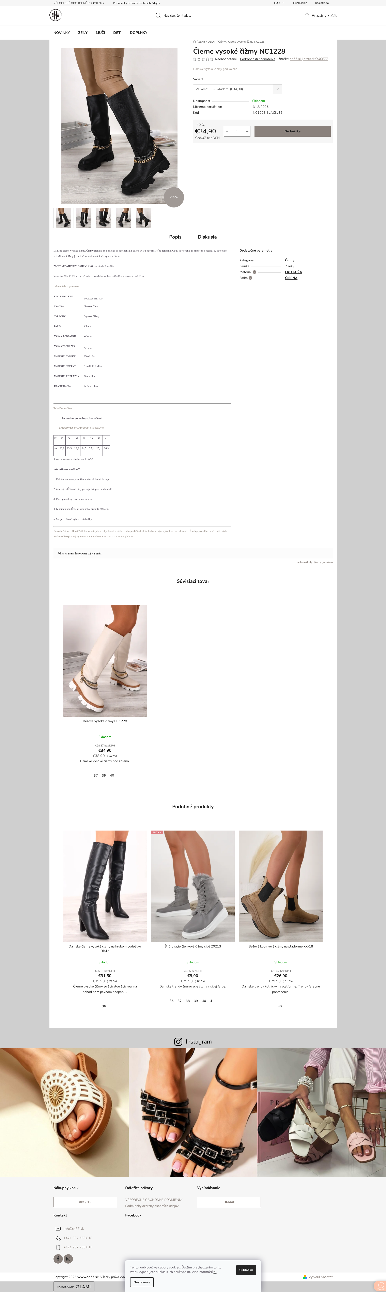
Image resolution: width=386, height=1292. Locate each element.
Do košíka (292, 131)
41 (212, 1001)
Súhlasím (246, 1270)
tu (215, 1272)
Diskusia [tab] (207, 237)
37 (96, 775)
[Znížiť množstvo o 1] (227, 131)
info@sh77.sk (74, 1228)
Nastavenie (142, 1282)
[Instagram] (68, 1259)
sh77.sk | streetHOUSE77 (309, 59)
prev (56, 923)
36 (104, 1006)
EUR (277, 3)
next (329, 923)
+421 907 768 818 (78, 1238)
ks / (85, 1202)
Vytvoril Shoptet (321, 1277)
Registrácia (322, 3)
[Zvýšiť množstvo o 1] (247, 131)
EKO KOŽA (293, 272)
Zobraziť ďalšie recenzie (313, 562)
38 (188, 1001)
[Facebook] (58, 1259)
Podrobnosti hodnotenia (257, 59)
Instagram (199, 1042)
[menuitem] (61, 33)
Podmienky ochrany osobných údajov (136, 3)
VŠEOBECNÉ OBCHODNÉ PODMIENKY (78, 3)
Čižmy (289, 260)
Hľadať (228, 1202)
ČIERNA (291, 278)
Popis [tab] (175, 237)
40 (112, 775)
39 (104, 775)
